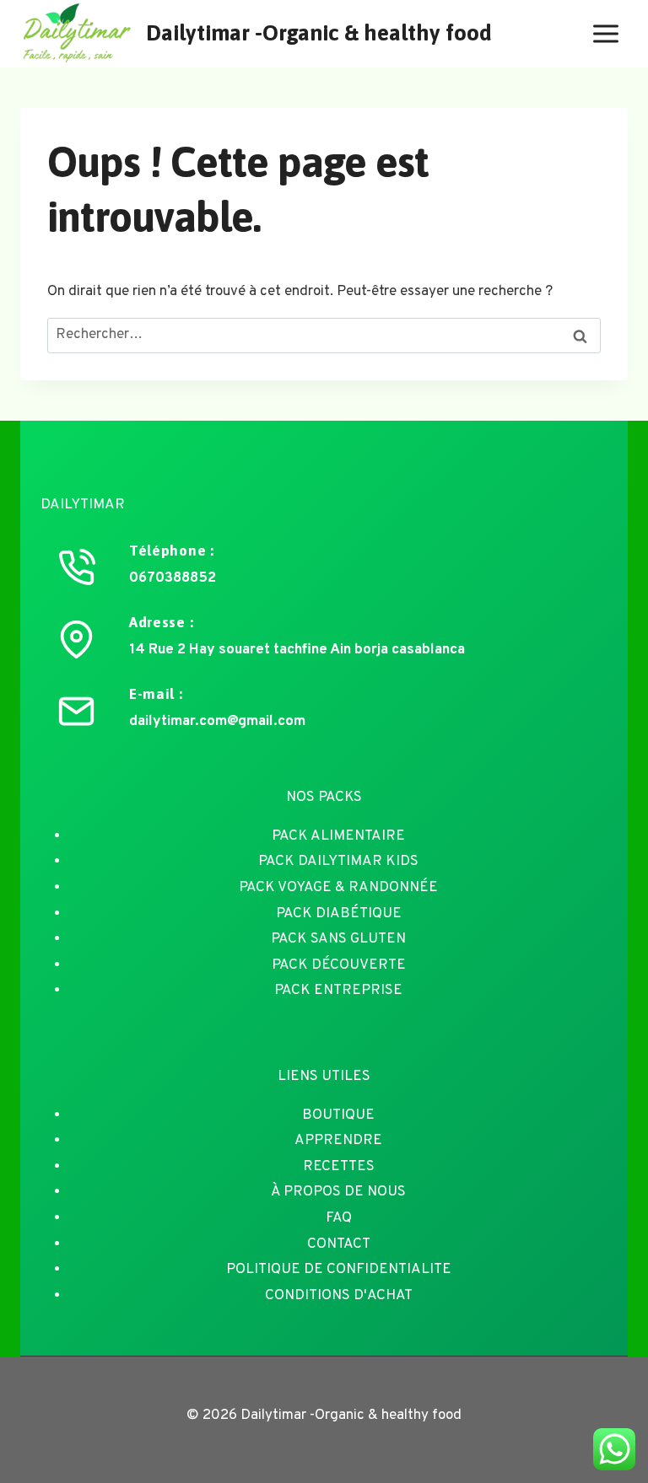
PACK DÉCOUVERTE (339, 965)
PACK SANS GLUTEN (338, 939)
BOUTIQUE (338, 1115)
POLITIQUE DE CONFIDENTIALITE (338, 1269)
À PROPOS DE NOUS (338, 1192)
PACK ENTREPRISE (338, 990)
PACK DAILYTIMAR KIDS (338, 861)
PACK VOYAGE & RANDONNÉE (338, 888)
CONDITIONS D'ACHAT (339, 1296)
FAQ (339, 1218)
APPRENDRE (338, 1140)
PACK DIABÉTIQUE (339, 914)
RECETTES (339, 1167)
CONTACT (338, 1244)
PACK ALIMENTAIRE (338, 836)
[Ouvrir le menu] (605, 33)
